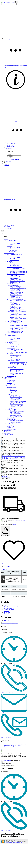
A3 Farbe (12, 258)
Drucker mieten (7, 430)
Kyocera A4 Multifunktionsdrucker (18, 327)
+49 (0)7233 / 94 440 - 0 (7, 692)
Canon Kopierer (11, 348)
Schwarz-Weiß (13, 250)
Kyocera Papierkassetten (16, 416)
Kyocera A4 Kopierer (15, 371)
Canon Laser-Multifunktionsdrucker (15, 274)
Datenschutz (7, 612)
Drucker (6, 239)
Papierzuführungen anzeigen (17, 411)
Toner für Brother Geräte (16, 397)
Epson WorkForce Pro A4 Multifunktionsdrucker (16, 292)
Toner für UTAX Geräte (16, 406)
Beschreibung (7, 566)
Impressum (6, 611)
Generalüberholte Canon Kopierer (18, 352)
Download (6, 620)
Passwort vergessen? (15, 159)
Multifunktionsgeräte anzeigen (14, 254)
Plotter (5, 378)
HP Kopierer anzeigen (15, 355)
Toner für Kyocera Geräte (16, 402)
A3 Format (9, 241)
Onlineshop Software (6, 760)
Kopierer (6, 334)
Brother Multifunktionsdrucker (14, 267)
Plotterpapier (10, 425)
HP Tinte (12, 392)
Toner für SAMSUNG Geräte (17, 405)
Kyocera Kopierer (11, 367)
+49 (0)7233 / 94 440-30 (7, 737)
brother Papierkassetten (15, 412)
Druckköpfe (10, 423)
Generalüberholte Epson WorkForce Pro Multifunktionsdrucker (16, 296)
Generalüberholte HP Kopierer (17, 359)
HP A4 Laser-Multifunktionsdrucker (15, 306)
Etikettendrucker (8, 377)
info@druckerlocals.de (6, 712)
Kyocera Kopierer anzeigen (16, 369)
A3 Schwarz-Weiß (14, 260)
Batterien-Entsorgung (9, 609)
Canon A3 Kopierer (15, 350)
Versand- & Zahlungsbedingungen (12, 606)
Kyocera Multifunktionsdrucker (14, 321)
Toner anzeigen (14, 395)
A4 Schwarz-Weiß (14, 265)
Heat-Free (6, 432)
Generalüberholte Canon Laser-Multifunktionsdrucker (17, 281)
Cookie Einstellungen (9, 613)
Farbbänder (9, 427)
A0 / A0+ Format (11, 381)
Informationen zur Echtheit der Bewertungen (14, 842)
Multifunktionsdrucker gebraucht (15, 331)
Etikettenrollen (10, 426)
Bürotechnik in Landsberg (14, 745)
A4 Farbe (12, 264)
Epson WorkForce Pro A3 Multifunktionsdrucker (16, 290)
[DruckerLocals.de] (7, 2)
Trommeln (9, 408)
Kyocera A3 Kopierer (15, 370)
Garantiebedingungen (9, 608)
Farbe (11, 244)
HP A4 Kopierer (14, 357)
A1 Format (9, 383)
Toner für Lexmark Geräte (16, 404)
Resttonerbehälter (11, 418)
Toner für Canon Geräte (16, 398)
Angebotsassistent (8, 433)
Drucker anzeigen (11, 240)
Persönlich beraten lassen (13, 143)
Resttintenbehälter (11, 419)
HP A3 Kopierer (14, 356)
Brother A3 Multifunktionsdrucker (18, 271)
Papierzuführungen (11, 409)
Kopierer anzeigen (11, 335)
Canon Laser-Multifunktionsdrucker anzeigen (18, 276)
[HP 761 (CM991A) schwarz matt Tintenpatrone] (13, 456)
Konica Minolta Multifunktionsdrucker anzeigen (18, 313)
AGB (5, 605)
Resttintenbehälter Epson (16, 422)
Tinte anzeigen (13, 390)
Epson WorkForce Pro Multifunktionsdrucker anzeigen (18, 287)
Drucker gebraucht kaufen (10, 744)
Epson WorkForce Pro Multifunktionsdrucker (12, 284)
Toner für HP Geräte (15, 399)
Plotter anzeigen (11, 380)
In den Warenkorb (5, 535)
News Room (19, 65)
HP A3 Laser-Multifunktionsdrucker (15, 304)
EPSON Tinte (13, 391)
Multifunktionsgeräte (9, 253)
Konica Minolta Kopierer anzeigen (18, 362)
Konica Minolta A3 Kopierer (17, 363)
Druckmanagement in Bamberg (11, 746)
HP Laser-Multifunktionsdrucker (15, 299)
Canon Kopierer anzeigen (16, 349)
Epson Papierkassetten (15, 415)
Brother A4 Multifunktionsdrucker (18, 272)
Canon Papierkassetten (15, 413)
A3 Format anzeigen (15, 243)
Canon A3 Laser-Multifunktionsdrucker (15, 278)
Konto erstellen (13, 157)
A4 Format (9, 246)
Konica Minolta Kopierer (13, 360)
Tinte (8, 388)
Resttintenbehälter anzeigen (16, 420)
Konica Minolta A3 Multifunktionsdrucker (15, 316)
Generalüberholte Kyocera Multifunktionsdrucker (16, 329)
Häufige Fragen (11, 146)
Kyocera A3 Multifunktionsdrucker (18, 325)
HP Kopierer (10, 353)
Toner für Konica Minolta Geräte (18, 401)
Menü (2, 230)
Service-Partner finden (12, 121)
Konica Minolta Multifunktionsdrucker (16, 311)
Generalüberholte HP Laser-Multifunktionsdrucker (17, 309)
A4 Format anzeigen (15, 247)
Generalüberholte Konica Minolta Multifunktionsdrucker (18, 319)
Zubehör (6, 385)
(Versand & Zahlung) (20, 520)
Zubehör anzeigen (11, 387)
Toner (8, 394)
